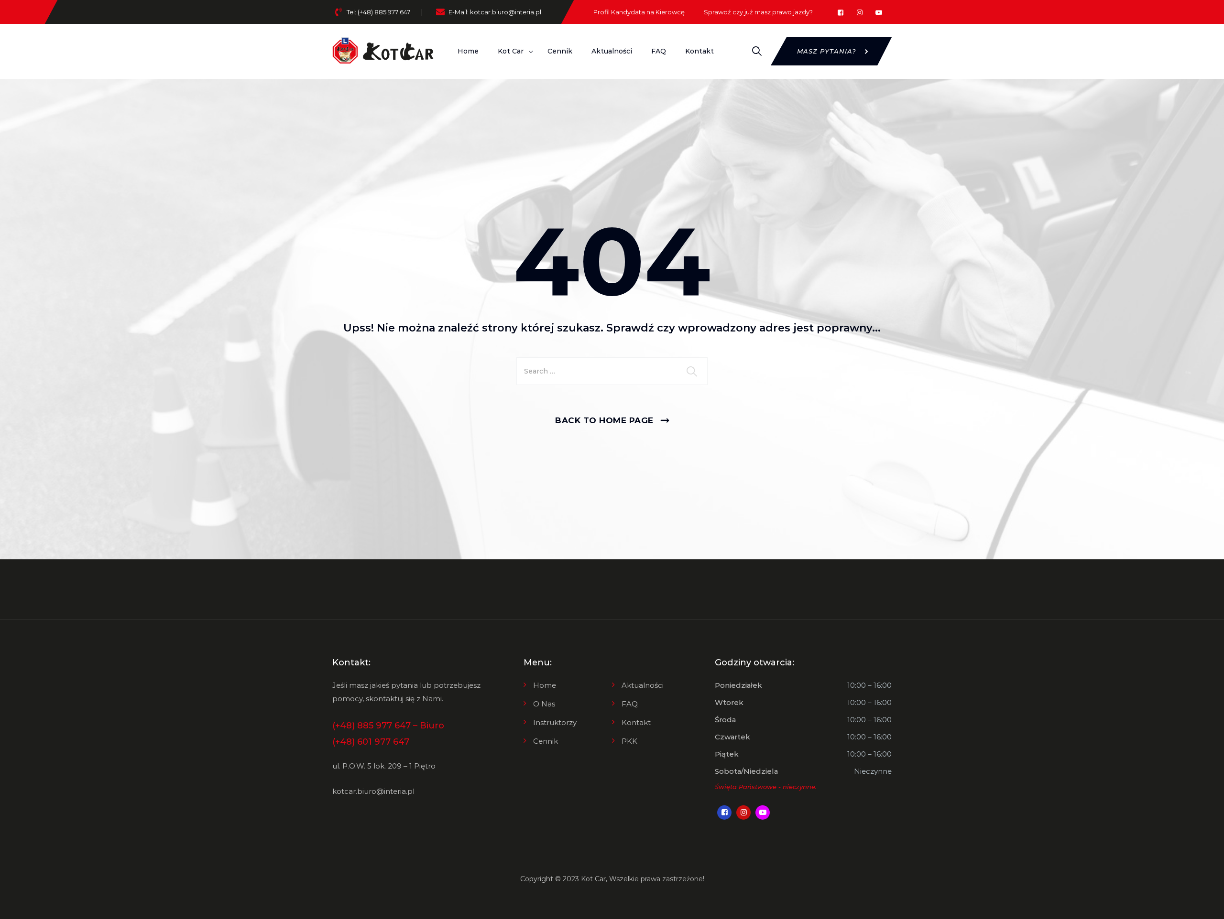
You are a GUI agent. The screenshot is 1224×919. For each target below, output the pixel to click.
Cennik (559, 51)
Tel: (378, 12)
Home (468, 51)
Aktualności (611, 51)
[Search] (757, 51)
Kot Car (593, 879)
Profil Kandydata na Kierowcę (639, 12)
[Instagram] (859, 13)
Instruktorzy (555, 722)
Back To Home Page (604, 420)
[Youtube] (879, 13)
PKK (629, 741)
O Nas (544, 703)
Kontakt (699, 51)
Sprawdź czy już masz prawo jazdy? (758, 12)
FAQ (658, 51)
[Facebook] (840, 13)
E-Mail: (494, 12)
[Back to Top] (1203, 903)
